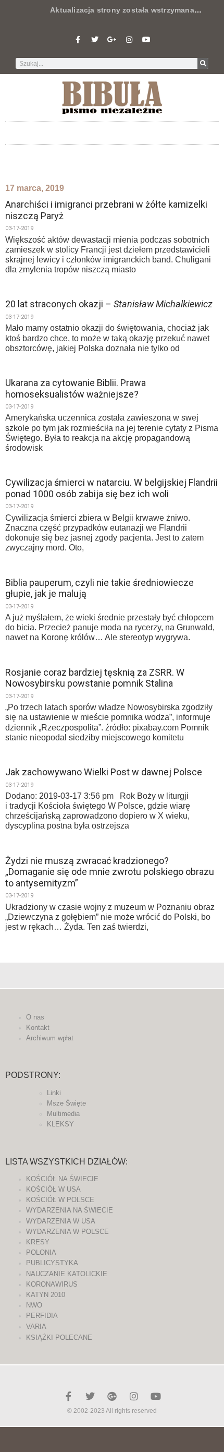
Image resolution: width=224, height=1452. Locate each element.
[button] (112, 130)
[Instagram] (129, 39)
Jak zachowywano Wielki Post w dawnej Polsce (103, 771)
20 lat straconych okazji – (109, 303)
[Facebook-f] (77, 39)
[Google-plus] (112, 1396)
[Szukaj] (202, 63)
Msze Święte (66, 1103)
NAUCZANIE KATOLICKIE (66, 1274)
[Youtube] (146, 39)
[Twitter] (95, 39)
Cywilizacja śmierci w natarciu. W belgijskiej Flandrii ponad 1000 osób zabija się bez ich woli (111, 488)
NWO (34, 1305)
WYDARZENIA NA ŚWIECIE (69, 1210)
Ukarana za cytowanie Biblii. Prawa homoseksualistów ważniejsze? (75, 388)
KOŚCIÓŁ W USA (53, 1189)
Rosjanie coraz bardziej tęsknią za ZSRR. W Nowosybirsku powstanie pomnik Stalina (94, 678)
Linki (54, 1093)
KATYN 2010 (45, 1295)
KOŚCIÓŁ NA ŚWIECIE (62, 1179)
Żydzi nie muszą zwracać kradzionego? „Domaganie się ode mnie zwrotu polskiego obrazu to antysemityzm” (109, 872)
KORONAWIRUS (52, 1284)
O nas (35, 1017)
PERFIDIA (42, 1315)
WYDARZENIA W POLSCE (67, 1231)
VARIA (36, 1326)
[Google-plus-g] (112, 39)
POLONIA (41, 1252)
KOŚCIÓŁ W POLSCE (60, 1200)
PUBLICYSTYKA (52, 1263)
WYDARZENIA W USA (60, 1221)
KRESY (37, 1242)
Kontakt (37, 1027)
